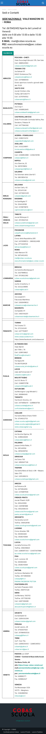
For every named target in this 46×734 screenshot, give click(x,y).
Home (4, 9)
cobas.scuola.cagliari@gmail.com (27, 421)
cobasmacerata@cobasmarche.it (27, 316)
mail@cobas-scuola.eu (23, 41)
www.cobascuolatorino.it (24, 337)
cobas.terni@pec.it (22, 649)
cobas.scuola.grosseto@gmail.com (28, 525)
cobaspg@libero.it (21, 635)
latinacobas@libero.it (22, 247)
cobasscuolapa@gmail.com (25, 454)
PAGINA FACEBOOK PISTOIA (26, 581)
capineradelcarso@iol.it (23, 210)
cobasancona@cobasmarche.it (26, 305)
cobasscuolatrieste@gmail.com (26, 223)
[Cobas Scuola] (23, 3)
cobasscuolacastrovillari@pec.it (27, 131)
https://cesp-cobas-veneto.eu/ (30, 665)
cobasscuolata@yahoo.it (24, 405)
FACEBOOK (7, 53)
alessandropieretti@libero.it (25, 607)
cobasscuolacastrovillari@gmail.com (28, 128)
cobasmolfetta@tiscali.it (24, 386)
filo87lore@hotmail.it (22, 355)
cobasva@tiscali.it (21, 290)
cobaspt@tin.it (20, 579)
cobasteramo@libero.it (23, 77)
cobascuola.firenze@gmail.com (26, 512)
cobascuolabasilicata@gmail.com (27, 112)
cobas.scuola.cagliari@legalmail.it (27, 424)
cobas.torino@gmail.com (24, 334)
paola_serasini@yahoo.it (24, 514)
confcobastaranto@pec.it (24, 408)
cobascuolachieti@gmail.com (26, 66)
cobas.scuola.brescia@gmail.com (27, 278)
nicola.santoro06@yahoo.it (25, 149)
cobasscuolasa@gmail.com (25, 180)
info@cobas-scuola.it (23, 721)
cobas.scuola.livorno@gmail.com (27, 540)
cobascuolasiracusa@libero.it (26, 465)
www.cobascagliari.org (23, 427)
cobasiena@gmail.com (23, 604)
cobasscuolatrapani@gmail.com (27, 479)
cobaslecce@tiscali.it (22, 375)
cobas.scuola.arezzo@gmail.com (27, 495)
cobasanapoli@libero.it (23, 169)
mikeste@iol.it (20, 696)
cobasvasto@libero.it (22, 99)
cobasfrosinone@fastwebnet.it (26, 233)
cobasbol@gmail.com (23, 196)
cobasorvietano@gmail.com (25, 621)
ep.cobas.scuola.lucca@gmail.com (27, 553)
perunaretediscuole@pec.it (29, 673)
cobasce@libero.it (21, 158)
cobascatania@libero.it (23, 440)
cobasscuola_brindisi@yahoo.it (26, 366)
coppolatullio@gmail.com (24, 141)
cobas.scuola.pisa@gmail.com (26, 568)
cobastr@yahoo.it (21, 646)
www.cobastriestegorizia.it (25, 226)
